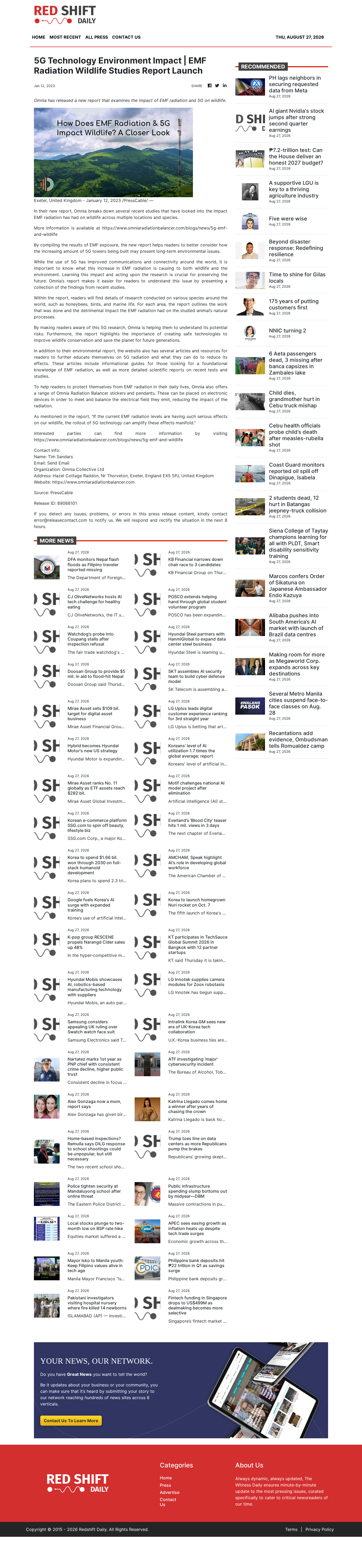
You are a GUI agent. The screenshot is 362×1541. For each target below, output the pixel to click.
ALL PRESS (96, 37)
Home (166, 1477)
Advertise (169, 1492)
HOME (38, 37)
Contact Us (168, 1502)
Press (165, 1485)
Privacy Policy (320, 1529)
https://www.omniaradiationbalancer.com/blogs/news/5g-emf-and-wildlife (108, 439)
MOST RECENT (65, 37)
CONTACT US (126, 37)
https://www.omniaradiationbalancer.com (93, 482)
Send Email (58, 463)
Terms (291, 1529)
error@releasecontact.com (60, 520)
